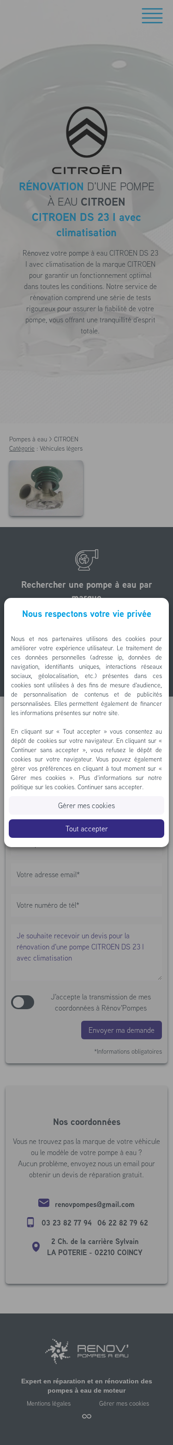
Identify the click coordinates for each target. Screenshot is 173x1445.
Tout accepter (87, 828)
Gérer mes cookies (86, 805)
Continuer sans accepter (110, 787)
